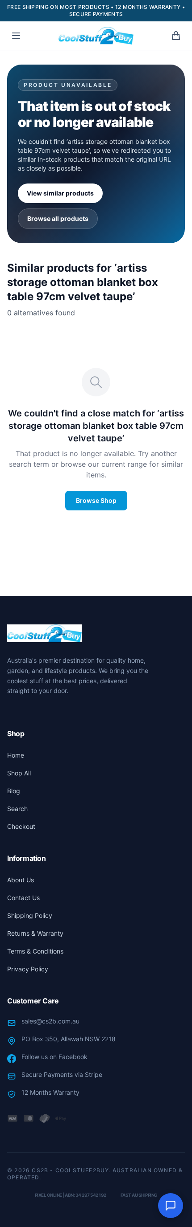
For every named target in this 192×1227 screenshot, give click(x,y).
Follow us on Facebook (54, 1056)
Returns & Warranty (35, 933)
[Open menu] (16, 36)
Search (17, 808)
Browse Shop (96, 500)
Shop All (19, 773)
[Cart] (176, 36)
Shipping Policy (29, 915)
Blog (13, 791)
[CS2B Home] (95, 36)
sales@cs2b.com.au (50, 1021)
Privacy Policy (27, 969)
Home (15, 755)
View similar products (60, 193)
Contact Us (23, 897)
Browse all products (57, 218)
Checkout (21, 826)
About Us (20, 880)
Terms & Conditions (35, 951)
